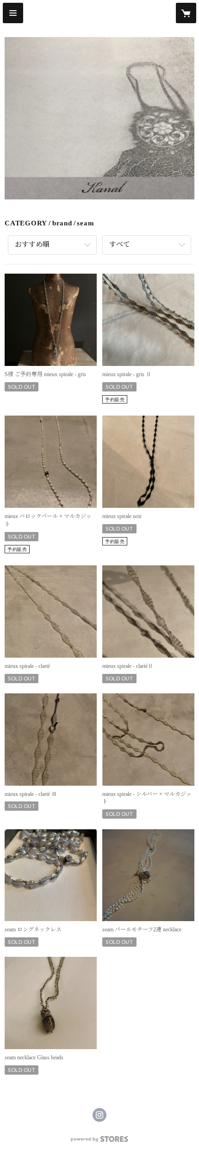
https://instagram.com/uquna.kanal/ (99, 1115)
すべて (119, 244)
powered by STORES (99, 1141)
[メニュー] (13, 13)
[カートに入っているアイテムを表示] (186, 13)
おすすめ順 (32, 244)
